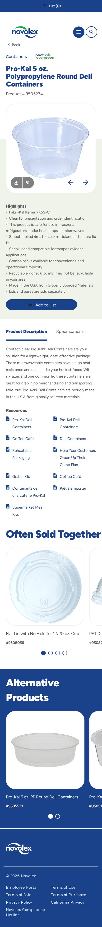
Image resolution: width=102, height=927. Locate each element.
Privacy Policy (19, 902)
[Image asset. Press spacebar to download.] (16, 182)
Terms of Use (63, 887)
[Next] (85, 182)
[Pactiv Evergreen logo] (51, 849)
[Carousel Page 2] (50, 653)
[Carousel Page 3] (57, 653)
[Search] (91, 32)
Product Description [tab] (26, 331)
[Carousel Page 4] (64, 653)
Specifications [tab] (69, 331)
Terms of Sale (18, 895)
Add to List (45, 305)
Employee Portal (22, 887)
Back (16, 45)
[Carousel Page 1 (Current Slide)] (43, 653)
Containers (16, 57)
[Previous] (70, 182)
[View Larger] (28, 182)
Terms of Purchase (68, 895)
